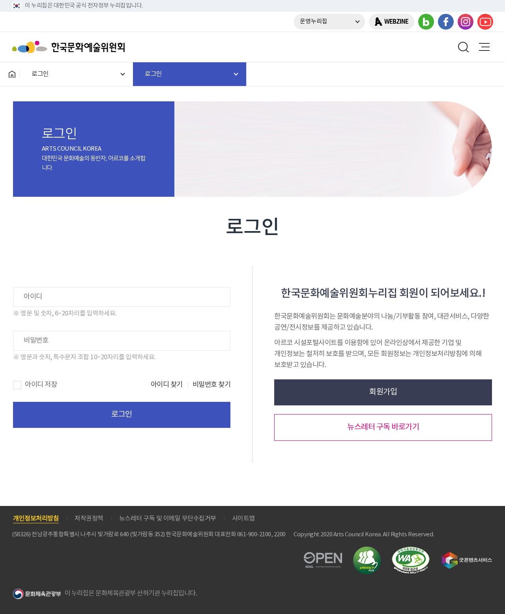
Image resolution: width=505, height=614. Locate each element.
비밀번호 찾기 (212, 385)
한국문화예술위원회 (70, 47)
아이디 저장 (41, 385)
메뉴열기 (484, 47)
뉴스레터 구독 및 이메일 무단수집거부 (167, 518)
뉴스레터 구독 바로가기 (383, 427)
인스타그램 (465, 22)
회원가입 (383, 392)
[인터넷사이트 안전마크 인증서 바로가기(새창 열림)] (367, 551)
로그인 (121, 414)
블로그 (426, 22)
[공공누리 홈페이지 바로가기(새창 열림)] (323, 556)
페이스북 (446, 22)
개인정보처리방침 (36, 518)
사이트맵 (243, 518)
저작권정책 (89, 518)
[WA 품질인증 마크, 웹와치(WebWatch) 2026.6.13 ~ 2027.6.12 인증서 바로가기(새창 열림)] (410, 550)
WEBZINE (396, 21)
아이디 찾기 (167, 385)
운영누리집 (313, 21)
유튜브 (485, 22)
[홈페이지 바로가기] (12, 74)
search (463, 47)
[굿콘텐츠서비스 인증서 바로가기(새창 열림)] (467, 555)
